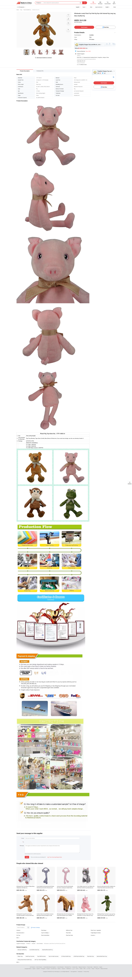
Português (43, 968)
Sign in (114, 3)
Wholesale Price (68, 967)
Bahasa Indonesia (104, 968)
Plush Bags (43, 930)
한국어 (77, 968)
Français (48, 968)
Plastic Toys (20, 956)
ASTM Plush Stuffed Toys (79, 956)
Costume (93, 935)
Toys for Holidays (45, 932)
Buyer (84, 7)
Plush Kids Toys (90, 956)
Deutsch (63, 968)
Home (17, 9)
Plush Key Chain (69, 935)
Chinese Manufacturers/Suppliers (49, 967)
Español (38, 968)
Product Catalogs (36, 927)
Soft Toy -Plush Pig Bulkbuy (40, 959)
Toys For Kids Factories (53, 956)
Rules (114, 7)
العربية (73, 968)
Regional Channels (82, 967)
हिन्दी (84, 968)
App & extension (98, 7)
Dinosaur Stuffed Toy (22, 949)
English (34, 968)
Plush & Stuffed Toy (27, 9)
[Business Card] (113, 77)
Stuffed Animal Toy (35, 9)
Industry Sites (74, 967)
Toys (21, 9)
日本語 (81, 968)
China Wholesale (60, 967)
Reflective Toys (69, 930)
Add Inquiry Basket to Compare (44, 57)
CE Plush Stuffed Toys (66, 956)
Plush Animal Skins (45, 935)
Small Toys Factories (30, 956)
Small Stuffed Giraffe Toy (47, 949)
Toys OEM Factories (41, 956)
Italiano (59, 968)
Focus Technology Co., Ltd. (57, 971)
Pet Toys (18, 935)
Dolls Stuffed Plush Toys (102, 956)
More (17, 962)
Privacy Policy (86, 971)
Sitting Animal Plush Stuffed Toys (25, 959)
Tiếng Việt (97, 968)
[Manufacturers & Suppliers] (23, 2)
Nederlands (68, 968)
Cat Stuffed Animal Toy (34, 949)
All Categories (21, 7)
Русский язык (53, 968)
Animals (18, 930)
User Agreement (74, 971)
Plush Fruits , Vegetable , (96, 930)
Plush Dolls (68, 932)
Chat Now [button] (106, 27)
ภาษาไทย (88, 968)
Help (91, 7)
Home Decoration (20, 932)
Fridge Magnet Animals (96, 932)
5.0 (98, 73)
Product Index (89, 967)
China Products (39, 967)
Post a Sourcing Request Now (55, 857)
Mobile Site (96, 967)
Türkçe (93, 968)
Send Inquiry (84, 27)
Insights (100, 967)
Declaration (80, 971)
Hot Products (32, 967)
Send (27, 857)
